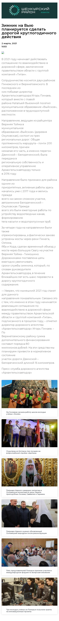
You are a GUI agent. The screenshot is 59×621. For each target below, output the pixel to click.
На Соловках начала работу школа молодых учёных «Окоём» (26, 413)
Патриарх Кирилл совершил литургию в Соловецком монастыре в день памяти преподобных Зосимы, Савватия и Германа (25, 492)
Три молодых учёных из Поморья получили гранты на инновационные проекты (29, 611)
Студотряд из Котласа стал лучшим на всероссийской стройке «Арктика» (23, 452)
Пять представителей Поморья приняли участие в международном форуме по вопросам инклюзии (29, 572)
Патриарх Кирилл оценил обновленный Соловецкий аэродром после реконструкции (26, 532)
